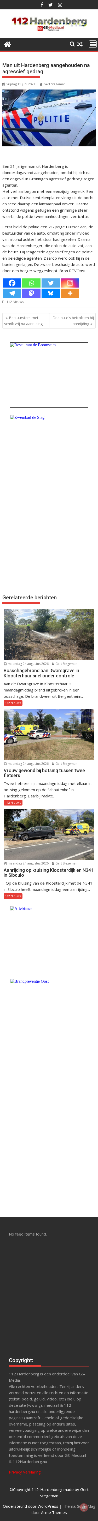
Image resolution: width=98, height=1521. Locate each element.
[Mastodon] (31, 293)
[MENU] (93, 44)
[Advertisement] (49, 537)
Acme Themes (54, 1512)
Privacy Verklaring (25, 1472)
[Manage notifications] (84, 1507)
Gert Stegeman (55, 84)
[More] (70, 293)
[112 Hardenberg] (7, 43)
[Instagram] (70, 283)
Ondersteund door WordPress (30, 1506)
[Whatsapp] (31, 283)
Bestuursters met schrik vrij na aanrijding (23, 320)
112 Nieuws (15, 302)
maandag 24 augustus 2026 (28, 663)
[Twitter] (51, 283)
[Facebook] (12, 283)
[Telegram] (12, 293)
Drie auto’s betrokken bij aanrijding (73, 320)
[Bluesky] (51, 293)
